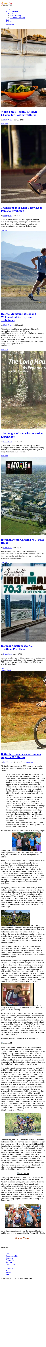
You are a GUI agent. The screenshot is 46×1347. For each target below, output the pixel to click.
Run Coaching (15, 16)
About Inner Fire (12, 11)
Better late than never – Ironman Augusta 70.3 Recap (21, 756)
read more (4, 124)
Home (8, 9)
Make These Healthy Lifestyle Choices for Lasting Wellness (19, 113)
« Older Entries (6, 670)
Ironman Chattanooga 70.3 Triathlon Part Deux (17, 647)
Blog (7, 20)
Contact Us (10, 24)
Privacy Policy (11, 1264)
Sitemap (9, 1262)
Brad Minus (7, 442)
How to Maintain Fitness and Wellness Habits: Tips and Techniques (18, 317)
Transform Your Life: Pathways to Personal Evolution (21, 209)
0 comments (28, 762)
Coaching (9, 13)
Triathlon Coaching (17, 18)
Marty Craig (7, 120)
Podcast (8, 22)
